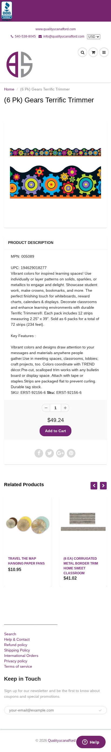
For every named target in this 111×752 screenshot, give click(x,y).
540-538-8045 (25, 36)
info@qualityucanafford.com (63, 36)
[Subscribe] (100, 710)
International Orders (21, 655)
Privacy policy (15, 661)
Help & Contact (17, 639)
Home (9, 89)
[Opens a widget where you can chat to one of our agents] (91, 742)
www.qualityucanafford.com (56, 29)
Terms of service (18, 666)
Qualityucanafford (61, 740)
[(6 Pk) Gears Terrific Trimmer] (55, 173)
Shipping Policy (17, 650)
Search (10, 634)
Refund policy (15, 645)
